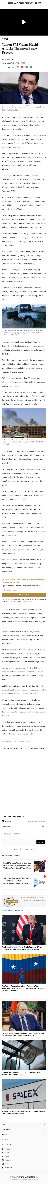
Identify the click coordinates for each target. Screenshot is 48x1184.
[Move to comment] (31, 67)
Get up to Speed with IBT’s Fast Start (32, 897)
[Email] (26, 67)
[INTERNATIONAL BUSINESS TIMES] (24, 3)
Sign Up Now (12, 901)
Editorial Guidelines (35, 748)
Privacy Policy (26, 601)
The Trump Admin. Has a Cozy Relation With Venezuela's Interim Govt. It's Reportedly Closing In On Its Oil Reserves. (23, 988)
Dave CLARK (9, 60)
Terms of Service (12, 601)
